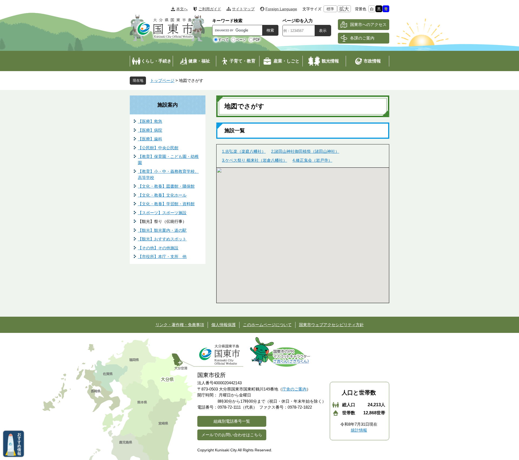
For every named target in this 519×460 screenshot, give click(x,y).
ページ (241, 40)
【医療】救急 (150, 121)
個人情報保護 (223, 324)
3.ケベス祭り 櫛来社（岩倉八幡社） (254, 160)
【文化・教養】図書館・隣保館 (166, 186)
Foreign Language (281, 9)
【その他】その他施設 (158, 248)
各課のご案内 (362, 38)
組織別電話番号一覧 (232, 421)
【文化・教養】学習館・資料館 (166, 203)
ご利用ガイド (209, 9)
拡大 (344, 9)
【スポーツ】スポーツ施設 (162, 212)
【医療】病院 (150, 130)
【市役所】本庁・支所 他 (162, 256)
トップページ (162, 80)
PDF (256, 40)
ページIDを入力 (297, 20)
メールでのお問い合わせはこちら (231, 434)
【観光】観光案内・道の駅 (162, 230)
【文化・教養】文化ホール (162, 195)
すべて (223, 40)
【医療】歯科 (150, 139)
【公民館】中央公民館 (158, 147)
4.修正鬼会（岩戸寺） (312, 160)
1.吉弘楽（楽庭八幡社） (244, 151)
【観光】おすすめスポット (162, 239)
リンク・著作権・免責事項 (179, 324)
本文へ (182, 9)
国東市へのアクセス (368, 24)
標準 (330, 9)
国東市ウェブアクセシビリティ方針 (331, 324)
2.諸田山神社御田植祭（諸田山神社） (305, 151)
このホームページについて (267, 324)
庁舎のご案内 (294, 389)
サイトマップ (243, 9)
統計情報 (359, 430)
